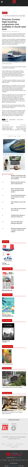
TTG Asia (4, 31)
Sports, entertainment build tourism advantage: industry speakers (17, 190)
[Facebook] (9, 5)
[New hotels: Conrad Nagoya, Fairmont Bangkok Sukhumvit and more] (14, 403)
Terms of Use (17, 445)
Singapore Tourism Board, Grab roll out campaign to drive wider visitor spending (18, 177)
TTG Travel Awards (20, 444)
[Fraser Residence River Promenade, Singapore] (14, 378)
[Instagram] (11, 5)
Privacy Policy (8, 445)
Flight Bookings (12, 119)
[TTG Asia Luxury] (8, 331)
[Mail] (17, 5)
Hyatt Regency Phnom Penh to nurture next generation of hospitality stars (20, 129)
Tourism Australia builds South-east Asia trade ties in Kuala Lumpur (18, 197)
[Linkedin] (14, 5)
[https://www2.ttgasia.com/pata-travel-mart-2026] (8, 280)
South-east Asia (5, 121)
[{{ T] (14, 16)
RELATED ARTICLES (7, 174)
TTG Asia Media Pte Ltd (13, 466)
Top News (5, 13)
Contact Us (10, 444)
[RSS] (19, 5)
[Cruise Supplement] (8, 305)
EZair (7, 119)
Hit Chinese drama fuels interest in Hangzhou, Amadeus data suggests (18, 230)
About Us (3, 444)
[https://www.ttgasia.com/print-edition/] (8, 253)
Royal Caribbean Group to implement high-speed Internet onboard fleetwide (8, 128)
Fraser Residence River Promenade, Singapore (12, 387)
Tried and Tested (7, 368)
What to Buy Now (7, 393)
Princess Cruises (20, 119)
